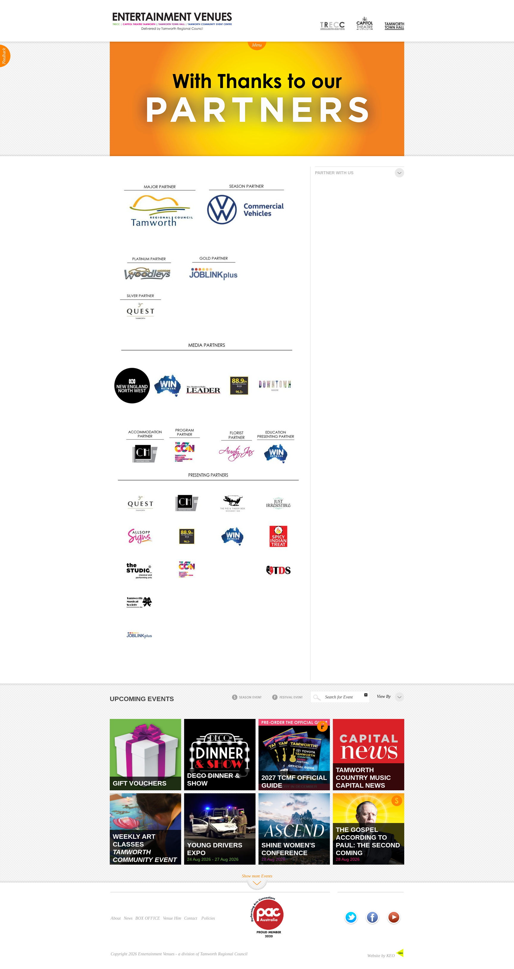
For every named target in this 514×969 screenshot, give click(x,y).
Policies (208, 918)
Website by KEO (381, 956)
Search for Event (338, 697)
